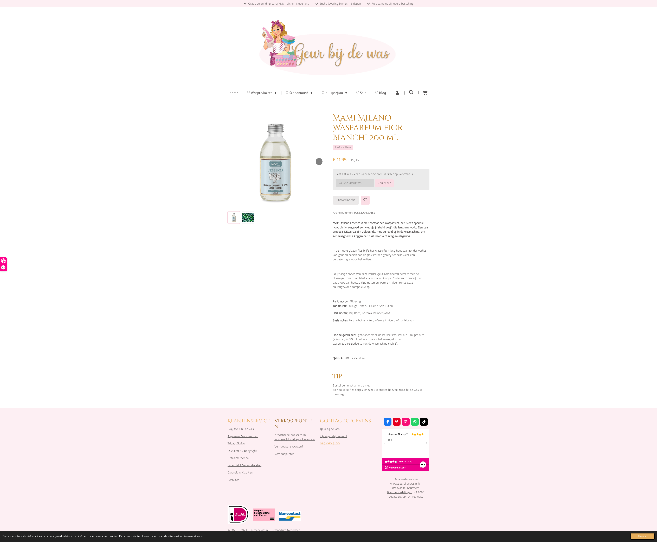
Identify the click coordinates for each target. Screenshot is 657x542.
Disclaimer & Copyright (242, 450)
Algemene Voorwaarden (243, 436)
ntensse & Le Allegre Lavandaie (295, 439)
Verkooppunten (284, 454)
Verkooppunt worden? (288, 446)
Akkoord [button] (642, 536)
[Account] (397, 93)
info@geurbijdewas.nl (333, 436)
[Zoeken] (411, 92)
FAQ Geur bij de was (241, 429)
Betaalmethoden (238, 458)
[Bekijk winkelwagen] (425, 93)
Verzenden (384, 183)
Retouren (233, 479)
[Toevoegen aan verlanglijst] (365, 200)
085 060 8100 (330, 443)
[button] (234, 217)
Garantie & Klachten (240, 472)
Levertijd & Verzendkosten (244, 465)
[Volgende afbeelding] (319, 161)
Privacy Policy (236, 443)
